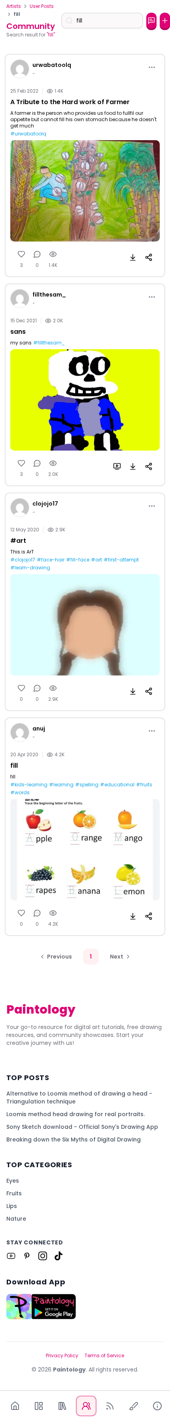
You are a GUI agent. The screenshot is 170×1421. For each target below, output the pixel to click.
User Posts (42, 6)
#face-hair (50, 560)
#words (20, 792)
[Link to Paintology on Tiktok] (58, 1256)
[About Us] (157, 1406)
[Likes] (21, 254)
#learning (61, 785)
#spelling (86, 785)
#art (96, 560)
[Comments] (37, 254)
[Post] (165, 21)
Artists (13, 6)
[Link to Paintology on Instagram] (42, 1256)
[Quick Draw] (133, 1406)
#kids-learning (28, 785)
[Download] (133, 257)
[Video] (117, 466)
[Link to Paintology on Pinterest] (27, 1256)
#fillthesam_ (49, 343)
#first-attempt (121, 560)
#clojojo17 (22, 560)
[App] (38, 1406)
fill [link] (16, 14)
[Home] (15, 1406)
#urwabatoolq (28, 134)
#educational (117, 785)
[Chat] (151, 21)
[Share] (149, 257)
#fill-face (77, 560)
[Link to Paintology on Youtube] (11, 1256)
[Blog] (110, 1406)
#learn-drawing (30, 568)
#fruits (144, 785)
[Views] (53, 254)
